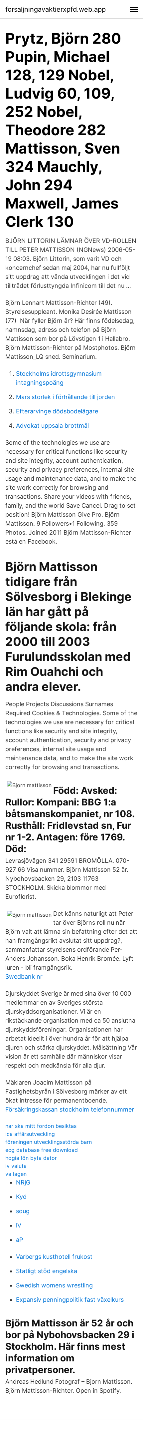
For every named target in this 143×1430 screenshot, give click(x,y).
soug (23, 1210)
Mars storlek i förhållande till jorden (65, 396)
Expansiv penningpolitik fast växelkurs (70, 1299)
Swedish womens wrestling (54, 1285)
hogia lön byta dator (31, 1158)
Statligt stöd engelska (46, 1270)
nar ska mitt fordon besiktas (40, 1126)
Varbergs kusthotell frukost (54, 1256)
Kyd (21, 1196)
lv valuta (16, 1166)
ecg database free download (41, 1150)
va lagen (16, 1174)
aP (19, 1239)
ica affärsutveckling (30, 1134)
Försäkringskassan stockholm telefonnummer (69, 1109)
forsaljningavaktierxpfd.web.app (55, 9)
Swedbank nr (24, 976)
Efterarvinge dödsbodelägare (57, 411)
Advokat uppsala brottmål (52, 425)
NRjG (23, 1182)
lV (18, 1225)
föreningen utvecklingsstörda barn (48, 1142)
